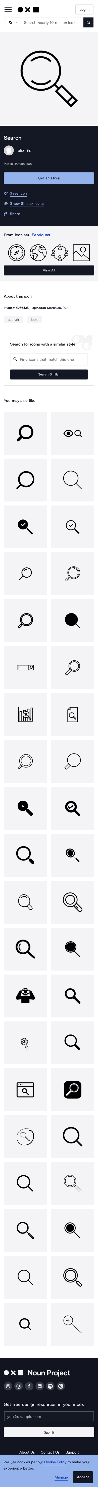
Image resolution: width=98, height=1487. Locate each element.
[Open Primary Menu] (8, 9)
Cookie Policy (55, 1462)
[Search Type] (13, 22)
